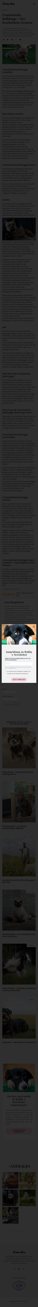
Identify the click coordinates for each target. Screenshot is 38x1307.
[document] (19, 653)
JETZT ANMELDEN (19, 679)
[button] (34, 626)
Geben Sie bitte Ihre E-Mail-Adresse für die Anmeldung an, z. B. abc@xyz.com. (18, 668)
